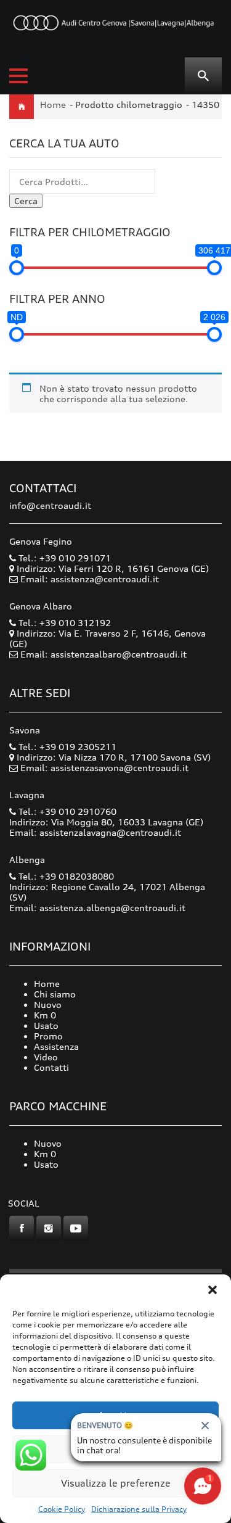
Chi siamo (55, 994)
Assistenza (56, 1046)
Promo (48, 1036)
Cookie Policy (61, 1509)
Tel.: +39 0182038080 (65, 876)
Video (46, 1057)
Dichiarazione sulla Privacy (139, 1509)
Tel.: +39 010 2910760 (66, 811)
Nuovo (48, 1004)
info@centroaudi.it (50, 505)
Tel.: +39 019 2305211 (66, 746)
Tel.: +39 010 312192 (63, 622)
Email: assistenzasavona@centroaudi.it (104, 767)
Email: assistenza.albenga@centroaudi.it (97, 907)
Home (53, 104)
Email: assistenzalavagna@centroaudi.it (95, 832)
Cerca (26, 201)
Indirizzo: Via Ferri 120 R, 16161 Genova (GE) (111, 568)
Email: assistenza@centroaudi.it (89, 579)
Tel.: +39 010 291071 (63, 558)
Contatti (51, 1067)
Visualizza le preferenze (116, 1483)
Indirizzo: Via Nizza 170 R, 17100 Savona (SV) (112, 757)
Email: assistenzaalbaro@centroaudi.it (103, 654)
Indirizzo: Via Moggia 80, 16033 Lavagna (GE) (106, 822)
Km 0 (45, 1015)
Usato (46, 1025)
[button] (212, 1290)
